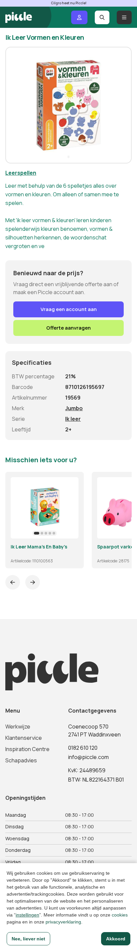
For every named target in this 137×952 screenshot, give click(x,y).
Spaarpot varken (117, 547)
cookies (120, 915)
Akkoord (115, 938)
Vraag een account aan (69, 309)
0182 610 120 (82, 747)
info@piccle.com (88, 757)
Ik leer (73, 418)
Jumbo (74, 408)
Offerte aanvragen (68, 327)
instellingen (27, 915)
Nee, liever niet (28, 938)
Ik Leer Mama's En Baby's (39, 547)
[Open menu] (124, 17)
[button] (13, 105)
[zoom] (70, 530)
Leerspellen (20, 172)
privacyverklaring (63, 921)
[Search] (102, 17)
